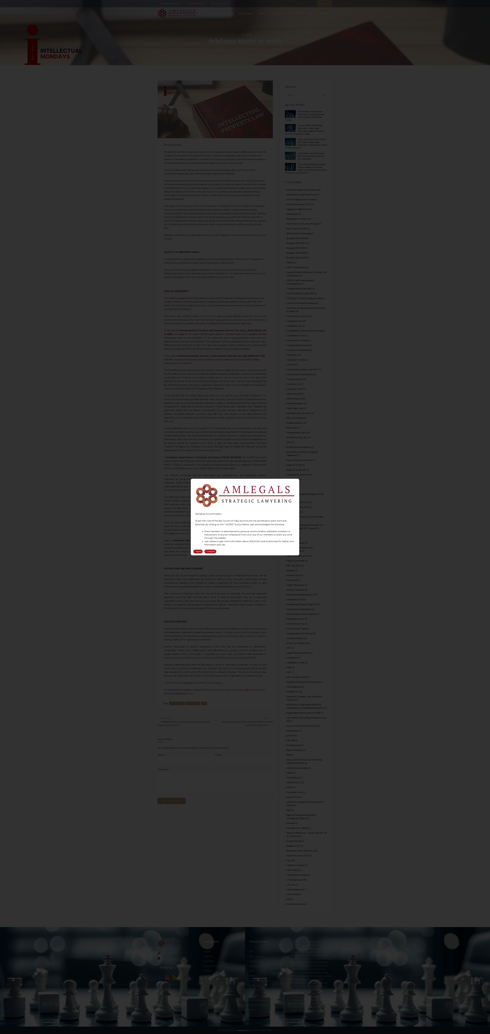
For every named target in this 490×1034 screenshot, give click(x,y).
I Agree (198, 551)
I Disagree (210, 551)
